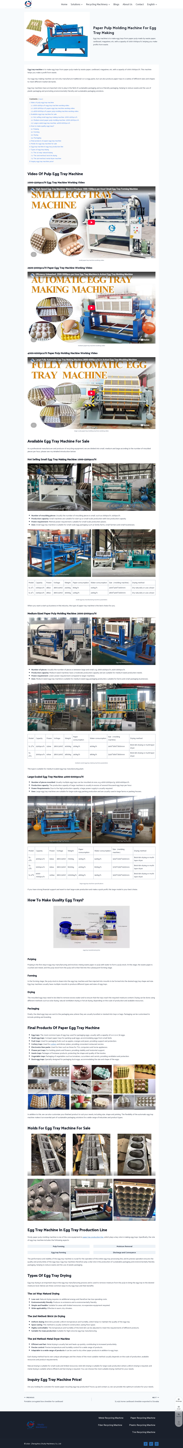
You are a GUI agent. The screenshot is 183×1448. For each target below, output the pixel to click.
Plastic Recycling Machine (142, 1425)
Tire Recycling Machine (143, 1432)
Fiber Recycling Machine (110, 1425)
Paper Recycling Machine (142, 1418)
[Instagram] (157, 1444)
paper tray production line (93, 1237)
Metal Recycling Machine (111, 1418)
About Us (127, 4)
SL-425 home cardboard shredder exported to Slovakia (137, 1399)
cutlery (53, 1044)
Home (64, 4)
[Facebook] (146, 1444)
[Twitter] (151, 1444)
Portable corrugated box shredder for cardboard (43, 1399)
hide (40, 99)
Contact (140, 4)
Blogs (116, 4)
